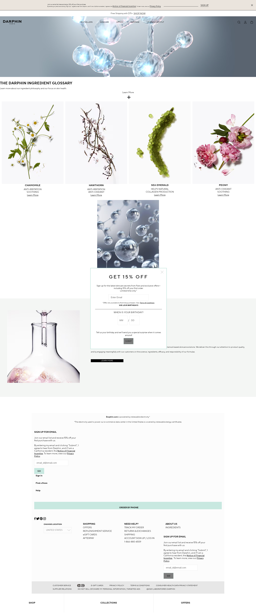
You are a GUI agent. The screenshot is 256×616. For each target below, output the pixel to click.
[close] (252, 5)
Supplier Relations (62, 589)
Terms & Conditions (140, 585)
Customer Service (62, 585)
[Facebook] (35, 517)
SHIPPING (129, 534)
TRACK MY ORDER (134, 527)
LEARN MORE (107, 361)
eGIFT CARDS (90, 534)
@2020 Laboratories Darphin (161, 589)
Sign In (39, 475)
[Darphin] (12, 22)
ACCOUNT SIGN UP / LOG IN (139, 538)
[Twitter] (37, 517)
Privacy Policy (155, 6)
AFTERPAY (88, 538)
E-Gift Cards (97, 585)
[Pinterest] (41, 517)
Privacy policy (116, 585)
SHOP (32, 602)
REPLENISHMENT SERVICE (97, 531)
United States (54, 530)
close (162, 272)
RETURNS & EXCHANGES (137, 531)
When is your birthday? (129, 312)
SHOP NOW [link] (139, 13)
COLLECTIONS (108, 602)
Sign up (205, 5)
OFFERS (87, 527)
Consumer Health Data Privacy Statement (177, 585)
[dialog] (239, 22)
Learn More (32, 195)
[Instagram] (44, 517)
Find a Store (41, 483)
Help (38, 490)
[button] (104, 22)
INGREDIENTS (173, 527)
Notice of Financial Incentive (124, 6)
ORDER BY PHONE (128, 507)
